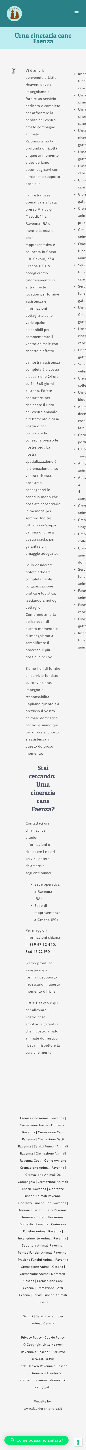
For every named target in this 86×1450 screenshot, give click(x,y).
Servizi (28, 1316)
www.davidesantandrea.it (43, 1408)
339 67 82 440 (42, 944)
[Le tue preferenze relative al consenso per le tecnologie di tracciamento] (78, 1442)
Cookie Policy (55, 1337)
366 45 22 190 (38, 951)
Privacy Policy (31, 1337)
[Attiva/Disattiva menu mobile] (77, 12)
